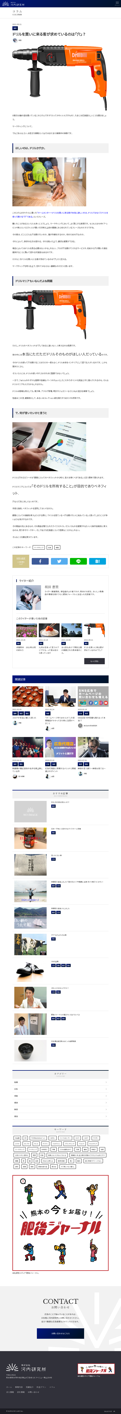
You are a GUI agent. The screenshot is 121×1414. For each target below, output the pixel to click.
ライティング (33, 1149)
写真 (77, 1149)
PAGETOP (108, 1411)
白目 (36, 1161)
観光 (78, 1161)
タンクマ (26, 1144)
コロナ (86, 1138)
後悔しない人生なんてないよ (57, 1155)
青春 (24, 1166)
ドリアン (45, 1144)
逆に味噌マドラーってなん (93, 1161)
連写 (16, 1166)
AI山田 (17, 1138)
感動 (16, 1096)
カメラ (77, 1138)
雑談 (16, 1116)
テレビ (36, 1144)
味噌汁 (93, 1149)
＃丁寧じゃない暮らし (68, 1166)
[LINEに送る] (78, 561)
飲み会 (54, 1166)
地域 (102, 1149)
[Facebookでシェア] (40, 561)
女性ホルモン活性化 (21, 1155)
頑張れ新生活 (42, 1166)
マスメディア (93, 1144)
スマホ (17, 1144)
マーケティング (38, 547)
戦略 (57, 547)
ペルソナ (81, 1144)
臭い (71, 1161)
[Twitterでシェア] (59, 561)
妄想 (34, 1155)
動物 (85, 1149)
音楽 (32, 1166)
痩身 (16, 1102)
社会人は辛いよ (48, 1161)
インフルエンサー (65, 1138)
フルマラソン (56, 1144)
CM (25, 1138)
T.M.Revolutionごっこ (38, 1138)
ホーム (9, 1387)
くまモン (52, 1138)
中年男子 (44, 1149)
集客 (15, 28)
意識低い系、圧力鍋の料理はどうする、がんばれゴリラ (88, 1155)
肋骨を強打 (61, 1161)
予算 (53, 1149)
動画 (16, 1082)
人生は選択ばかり (65, 1149)
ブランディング (69, 1144)
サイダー (95, 1138)
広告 (49, 547)
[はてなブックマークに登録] (97, 561)
